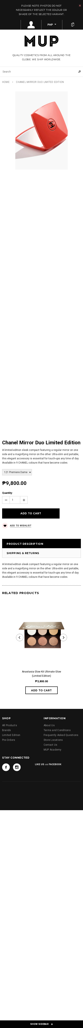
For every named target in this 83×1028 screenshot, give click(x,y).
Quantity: (7, 492)
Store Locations (53, 739)
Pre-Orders (8, 739)
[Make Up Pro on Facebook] (6, 767)
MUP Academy (53, 749)
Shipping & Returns (23, 553)
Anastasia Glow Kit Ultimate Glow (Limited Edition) (41, 673)
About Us (49, 725)
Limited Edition (11, 735)
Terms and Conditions (57, 730)
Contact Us (50, 744)
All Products (9, 725)
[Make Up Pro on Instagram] (17, 767)
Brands (6, 730)
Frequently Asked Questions (61, 735)
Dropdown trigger (31, 25)
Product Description (25, 543)
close (80, 6)
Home (6, 82)
